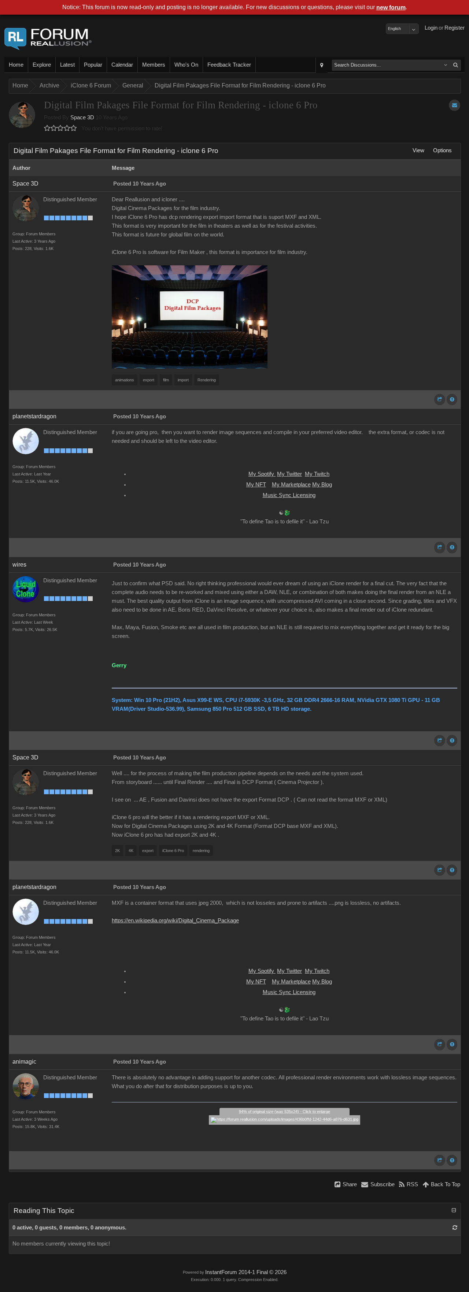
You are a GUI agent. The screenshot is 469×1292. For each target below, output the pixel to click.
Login (431, 28)
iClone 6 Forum (91, 85)
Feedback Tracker (229, 65)
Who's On (186, 65)
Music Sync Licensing (289, 495)
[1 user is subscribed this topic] (454, 105)
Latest (67, 65)
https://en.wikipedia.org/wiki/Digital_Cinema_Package (175, 920)
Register (454, 28)
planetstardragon (34, 416)
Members (153, 65)
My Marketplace (291, 485)
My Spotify (262, 474)
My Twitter (289, 474)
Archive (49, 85)
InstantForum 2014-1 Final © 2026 (246, 1272)
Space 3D (82, 117)
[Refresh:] (455, 1228)
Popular (93, 65)
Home (16, 65)
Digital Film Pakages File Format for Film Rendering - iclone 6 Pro (240, 85)
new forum (391, 7)
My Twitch (317, 474)
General (132, 85)
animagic (24, 1061)
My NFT (256, 485)
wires (19, 564)
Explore (42, 65)
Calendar (122, 65)
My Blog (322, 485)
